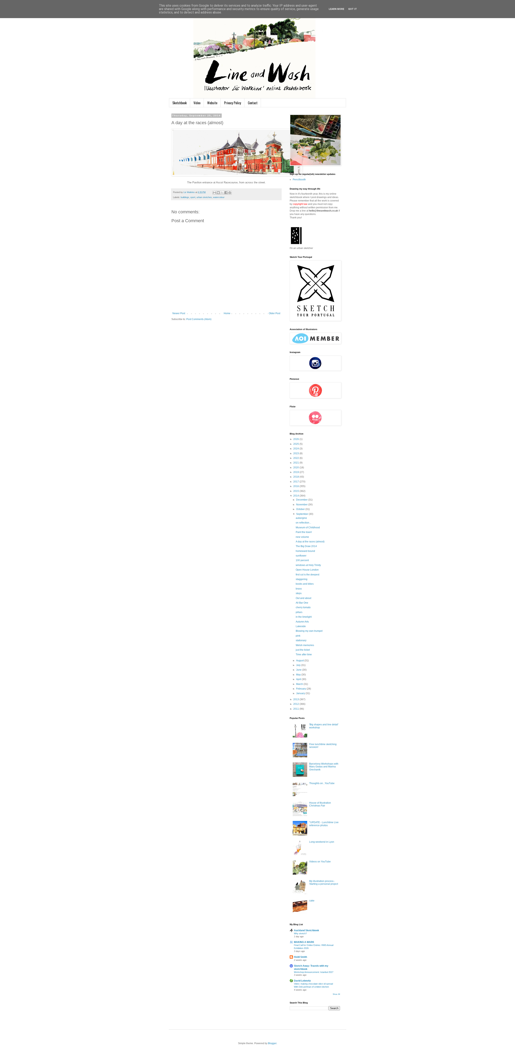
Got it (352, 9)
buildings (185, 197)
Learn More (336, 9)
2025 (296, 444)
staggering (301, 579)
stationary (301, 640)
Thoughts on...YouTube (322, 783)
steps (299, 593)
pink (298, 635)
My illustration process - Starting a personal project (323, 882)
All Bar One (302, 602)
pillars (299, 612)
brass (299, 588)
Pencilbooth (299, 179)
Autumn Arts (302, 621)
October (300, 509)
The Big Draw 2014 (306, 546)
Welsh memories (305, 645)
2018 (296, 476)
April (299, 679)
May (298, 674)
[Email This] (214, 193)
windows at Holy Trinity (308, 565)
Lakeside (301, 626)
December (302, 499)
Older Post (274, 313)
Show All (336, 994)
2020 (296, 467)
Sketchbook (179, 102)
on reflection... (303, 522)
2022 (296, 458)
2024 (296, 448)
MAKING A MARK (304, 942)
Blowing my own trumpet (309, 631)
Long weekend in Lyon (321, 841)
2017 (296, 481)
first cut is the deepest (307, 574)
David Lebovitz (302, 980)
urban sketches (204, 197)
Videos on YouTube (320, 861)
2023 (296, 453)
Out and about (303, 598)
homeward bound (305, 551)
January (301, 693)
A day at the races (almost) (310, 541)
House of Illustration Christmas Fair (320, 804)
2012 (296, 704)
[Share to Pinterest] (230, 193)
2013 (296, 699)
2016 (296, 486)
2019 (296, 472)
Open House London (307, 569)
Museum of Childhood (308, 527)
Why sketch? (300, 933)
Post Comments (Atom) (198, 319)
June (299, 669)
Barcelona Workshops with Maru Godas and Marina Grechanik (323, 766)
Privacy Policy (232, 102)
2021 (296, 462)
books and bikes (305, 583)
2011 (296, 708)
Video (197, 102)
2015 (296, 491)
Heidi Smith (300, 957)
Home (227, 313)
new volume (302, 537)
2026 (296, 439)
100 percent (302, 560)
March (300, 684)
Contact (253, 102)
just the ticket (303, 649)
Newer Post (178, 313)
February (301, 688)
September (302, 514)
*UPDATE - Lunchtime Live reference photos (324, 824)
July (298, 665)
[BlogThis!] (218, 193)
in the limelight (304, 616)
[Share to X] (222, 193)
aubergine (301, 518)
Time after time (304, 654)
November (302, 504)
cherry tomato (303, 607)
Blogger (272, 1043)
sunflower (301, 555)
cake (311, 900)
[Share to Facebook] (226, 193)
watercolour (219, 197)
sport (192, 197)
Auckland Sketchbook (306, 930)
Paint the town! (304, 532)
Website (212, 102)
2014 (296, 495)
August (300, 660)
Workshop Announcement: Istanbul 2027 (313, 972)
